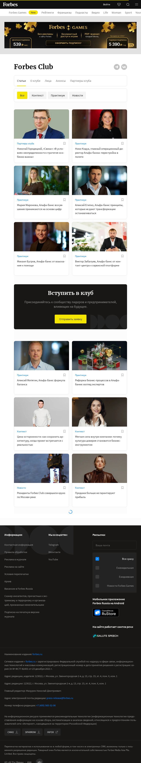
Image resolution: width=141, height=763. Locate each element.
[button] (137, 4)
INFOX (50, 732)
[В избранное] (64, 143)
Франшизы (64, 12)
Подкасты (81, 12)
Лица (48, 81)
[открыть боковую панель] (119, 4)
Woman (116, 12)
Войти (106, 4)
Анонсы (61, 81)
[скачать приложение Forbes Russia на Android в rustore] (106, 612)
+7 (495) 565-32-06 (46, 705)
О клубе (35, 81)
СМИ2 (11, 732)
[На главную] (10, 4)
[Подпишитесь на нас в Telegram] (117, 67)
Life (105, 12)
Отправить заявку (70, 319)
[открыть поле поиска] (128, 4)
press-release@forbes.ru (60, 698)
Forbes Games (22, 12)
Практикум (80, 143)
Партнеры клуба (80, 81)
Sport (128, 12)
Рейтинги (47, 12)
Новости (21, 487)
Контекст (22, 431)
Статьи (21, 81)
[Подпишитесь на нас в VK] (124, 67)
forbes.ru (37, 654)
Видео (96, 12)
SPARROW (30, 732)
